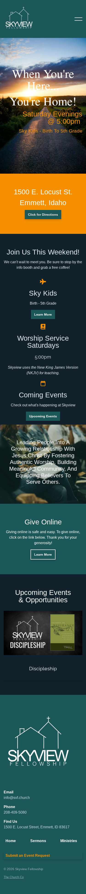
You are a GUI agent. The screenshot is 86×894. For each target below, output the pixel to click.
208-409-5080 (15, 812)
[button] (78, 19)
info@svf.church (17, 798)
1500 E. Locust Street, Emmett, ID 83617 (36, 827)
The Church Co (14, 877)
